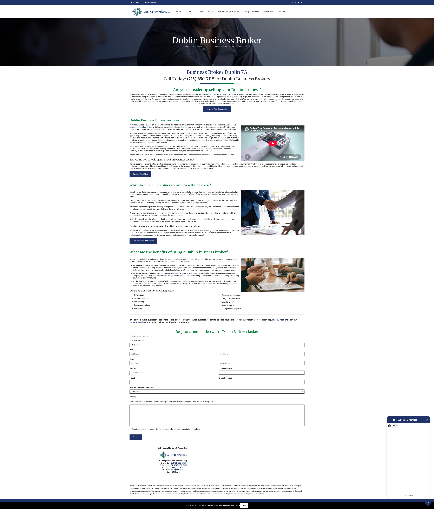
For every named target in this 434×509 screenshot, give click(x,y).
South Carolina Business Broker (217, 494)
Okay (244, 505)
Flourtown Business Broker (242, 486)
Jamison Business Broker (163, 491)
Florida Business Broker (289, 491)
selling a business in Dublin (225, 94)
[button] (428, 503)
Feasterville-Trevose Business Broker (219, 486)
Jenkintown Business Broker (182, 491)
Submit (135, 437)
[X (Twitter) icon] (296, 3)
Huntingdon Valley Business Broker (142, 491)
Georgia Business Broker (155, 494)
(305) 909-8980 (177, 470)
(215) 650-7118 (200, 78)
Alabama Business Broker (271, 491)
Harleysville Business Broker (212, 488)
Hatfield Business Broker (249, 488)
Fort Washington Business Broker (263, 486)
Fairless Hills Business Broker (195, 486)
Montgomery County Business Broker (227, 491)
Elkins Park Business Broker (174, 486)
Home (186, 47)
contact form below (139, 322)
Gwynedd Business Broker (169, 488)
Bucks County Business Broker (203, 491)
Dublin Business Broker (156, 486)
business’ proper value (177, 273)
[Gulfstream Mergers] (408, 457)
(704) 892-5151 (179, 463)
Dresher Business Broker (138, 486)
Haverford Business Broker (268, 488)
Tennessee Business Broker (238, 494)
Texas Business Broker (257, 494)
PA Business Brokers (218, 47)
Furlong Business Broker (284, 486)
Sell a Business (199, 47)
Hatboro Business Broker (231, 488)
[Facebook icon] (293, 3)
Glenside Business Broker (150, 488)
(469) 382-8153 (178, 467)
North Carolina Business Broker (195, 494)
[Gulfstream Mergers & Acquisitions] (150, 11)
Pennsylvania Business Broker (251, 491)
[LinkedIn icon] (301, 3)
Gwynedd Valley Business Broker (190, 488)
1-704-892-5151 (149, 2)
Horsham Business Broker (287, 488)
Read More (235, 505)
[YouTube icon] (298, 3)
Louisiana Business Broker (174, 494)
